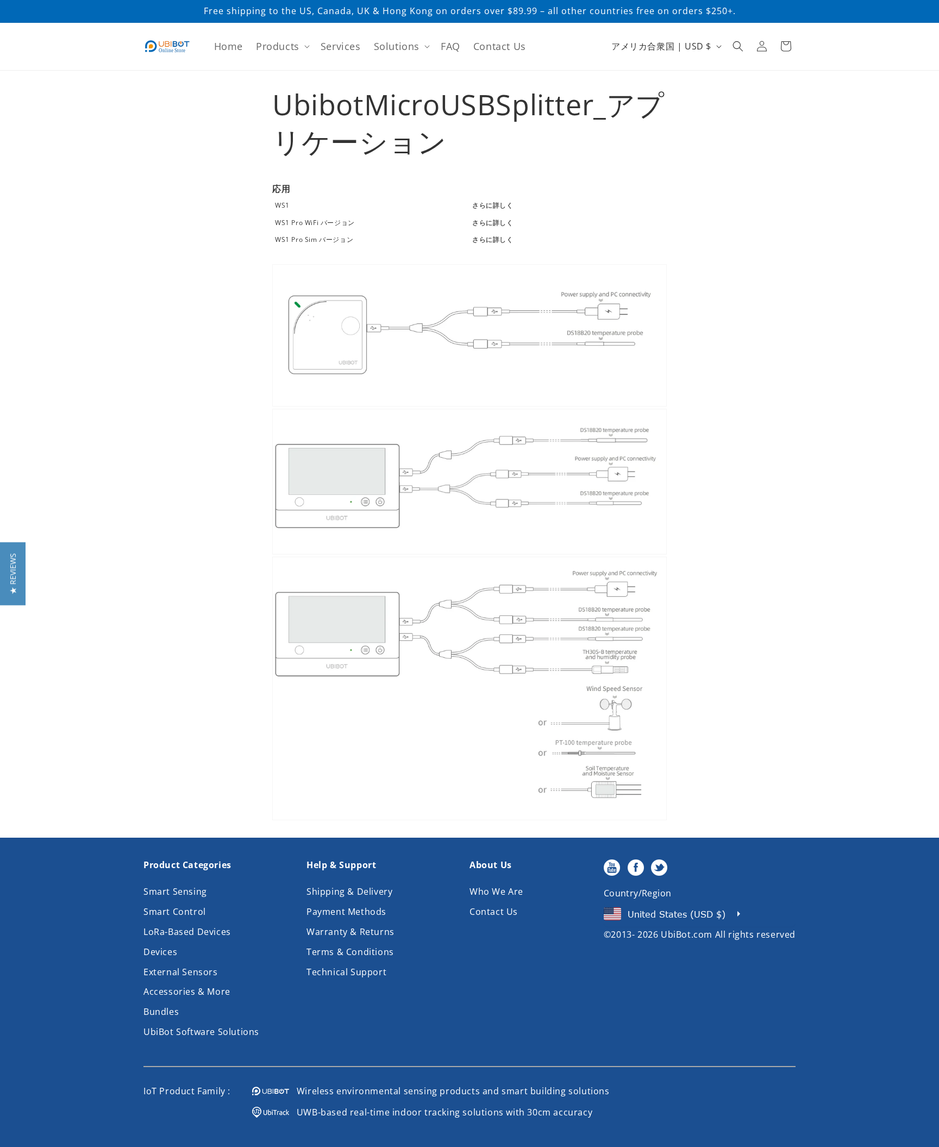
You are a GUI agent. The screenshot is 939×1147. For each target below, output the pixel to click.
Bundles (161, 1012)
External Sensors (180, 972)
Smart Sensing (175, 891)
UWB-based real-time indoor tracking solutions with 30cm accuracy (440, 1112)
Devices (160, 952)
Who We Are (496, 891)
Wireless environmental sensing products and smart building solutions (449, 1091)
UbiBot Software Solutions (201, 1032)
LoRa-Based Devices (187, 932)
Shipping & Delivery (349, 891)
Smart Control (174, 912)
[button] (281, 46)
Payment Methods (346, 912)
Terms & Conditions (350, 952)
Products (277, 46)
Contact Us (494, 912)
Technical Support (346, 972)
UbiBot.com (686, 934)
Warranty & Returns (350, 932)
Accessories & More (186, 992)
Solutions (397, 46)
